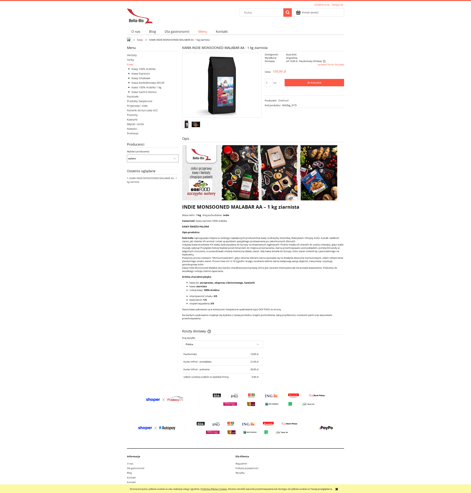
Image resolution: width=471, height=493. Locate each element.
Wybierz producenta (138, 151)
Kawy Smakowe (141, 78)
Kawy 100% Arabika (143, 69)
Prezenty (132, 115)
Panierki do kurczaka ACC (142, 110)
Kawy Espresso (141, 73)
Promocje (132, 133)
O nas (130, 463)
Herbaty (132, 55)
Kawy (130, 64)
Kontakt (131, 477)
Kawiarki (132, 119)
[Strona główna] (140, 15)
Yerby (130, 59)
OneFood (283, 100)
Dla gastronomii (135, 468)
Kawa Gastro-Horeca (144, 92)
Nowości (132, 128)
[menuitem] (136, 31)
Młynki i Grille (135, 124)
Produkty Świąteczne (139, 101)
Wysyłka (240, 472)
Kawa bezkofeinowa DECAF (148, 82)
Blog (129, 472)
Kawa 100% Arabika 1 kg (146, 87)
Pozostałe (133, 96)
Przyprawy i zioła (137, 105)
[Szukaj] (287, 12)
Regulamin (241, 463)
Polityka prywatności (247, 468)
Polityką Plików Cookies (214, 489)
